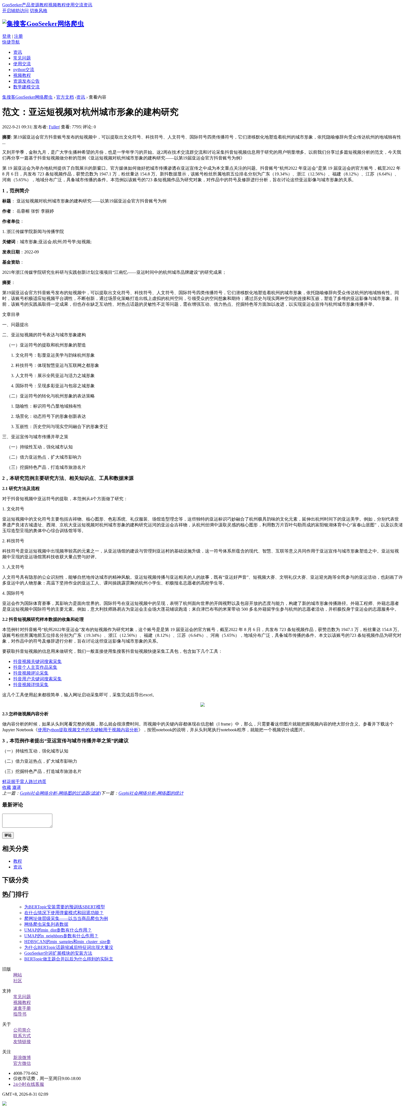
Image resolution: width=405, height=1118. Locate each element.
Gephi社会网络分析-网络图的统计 (150, 793)
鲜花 (6, 781)
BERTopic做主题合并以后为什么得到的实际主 (68, 959)
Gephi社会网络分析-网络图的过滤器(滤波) (60, 793)
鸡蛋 (41, 781)
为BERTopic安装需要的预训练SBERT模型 (64, 907)
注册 (18, 36)
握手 (15, 781)
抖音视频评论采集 (30, 673)
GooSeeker (12, 4)
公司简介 (22, 1030)
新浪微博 (22, 1057)
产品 (26, 4)
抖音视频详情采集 (30, 684)
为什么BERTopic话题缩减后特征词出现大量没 (68, 947)
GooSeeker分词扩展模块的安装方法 (58, 953)
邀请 (16, 787)
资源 (35, 4)
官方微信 (22, 1063)
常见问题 (22, 58)
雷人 (24, 781)
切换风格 (38, 10)
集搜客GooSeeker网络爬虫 (27, 97)
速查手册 (22, 1008)
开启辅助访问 (15, 10)
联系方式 (22, 1035)
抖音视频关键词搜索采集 (37, 661)
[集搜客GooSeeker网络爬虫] (43, 23)
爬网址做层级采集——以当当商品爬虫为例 (66, 918)
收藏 (6, 787)
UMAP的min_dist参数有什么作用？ (58, 930)
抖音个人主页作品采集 (35, 667)
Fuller (54, 126)
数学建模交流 (26, 87)
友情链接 (22, 1041)
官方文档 (65, 97)
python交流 (23, 69)
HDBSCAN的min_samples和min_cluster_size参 (67, 941)
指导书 (19, 1014)
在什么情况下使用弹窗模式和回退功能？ (64, 912)
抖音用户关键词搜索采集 (37, 678)
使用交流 (74, 4)
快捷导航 (11, 42)
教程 (43, 4)
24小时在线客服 (28, 1084)
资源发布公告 (26, 81)
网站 (17, 975)
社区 (17, 980)
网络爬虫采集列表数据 (46, 924)
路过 (33, 781)
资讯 (87, 4)
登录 (6, 36)
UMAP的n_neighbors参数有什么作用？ (61, 935)
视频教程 (57, 4)
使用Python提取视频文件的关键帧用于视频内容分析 (88, 729)
